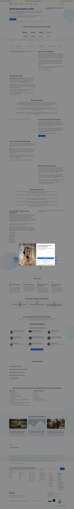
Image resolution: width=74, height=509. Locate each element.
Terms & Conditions (46, 259)
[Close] (53, 244)
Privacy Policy (50, 259)
